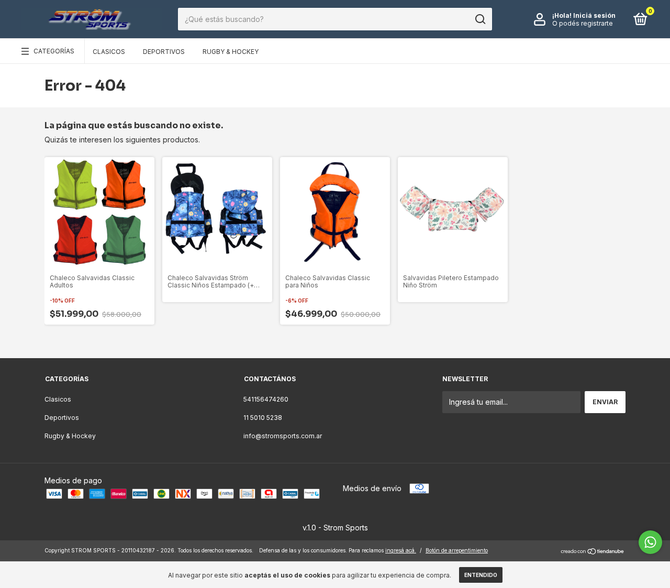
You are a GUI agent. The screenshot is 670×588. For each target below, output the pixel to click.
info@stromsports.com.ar (282, 436)
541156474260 (265, 399)
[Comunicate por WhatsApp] (650, 542)
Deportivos (164, 52)
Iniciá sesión (594, 15)
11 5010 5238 (262, 417)
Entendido (480, 575)
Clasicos (109, 52)
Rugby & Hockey (231, 52)
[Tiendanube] (593, 551)
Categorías (54, 51)
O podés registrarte (582, 23)
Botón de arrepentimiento (457, 550)
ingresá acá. (400, 550)
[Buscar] (479, 19)
